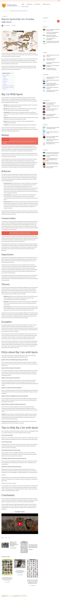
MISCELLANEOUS (46, 4)
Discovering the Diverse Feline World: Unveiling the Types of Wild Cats (7, 578)
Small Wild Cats (4, 16)
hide (11, 73)
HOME (23, 4)
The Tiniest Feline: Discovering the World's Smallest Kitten (19, 571)
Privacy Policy (24, 596)
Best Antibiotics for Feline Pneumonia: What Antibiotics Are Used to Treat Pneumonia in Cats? (51, 84)
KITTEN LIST (29, 4)
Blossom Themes (10, 596)
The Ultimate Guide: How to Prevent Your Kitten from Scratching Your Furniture (51, 42)
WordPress (20, 596)
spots (6, 537)
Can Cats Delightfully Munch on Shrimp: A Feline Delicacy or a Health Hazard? (50, 159)
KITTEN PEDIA (37, 4)
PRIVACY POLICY (25, 6)
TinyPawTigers (12, 5)
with (9, 537)
